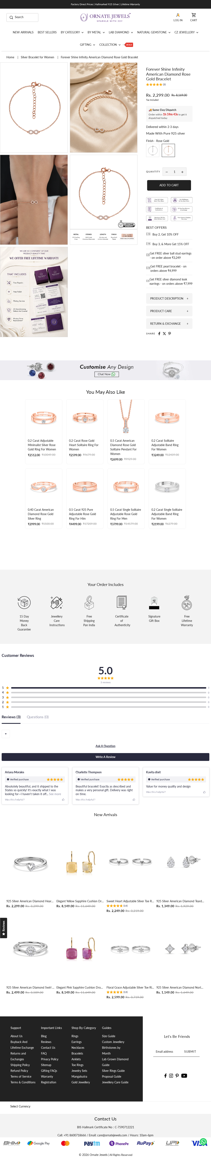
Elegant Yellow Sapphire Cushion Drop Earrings (80, 901)
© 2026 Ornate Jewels (93, 1154)
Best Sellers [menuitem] (47, 32)
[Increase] (182, 172)
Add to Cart (169, 185)
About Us (16, 1036)
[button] (156, 85)
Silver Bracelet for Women (38, 57)
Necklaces (78, 1047)
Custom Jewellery (113, 1042)
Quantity (153, 171)
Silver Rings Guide (113, 1070)
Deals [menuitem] (128, 45)
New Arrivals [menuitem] (23, 32)
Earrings (77, 1042)
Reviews (46, 1042)
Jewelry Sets (79, 1070)
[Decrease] (167, 172)
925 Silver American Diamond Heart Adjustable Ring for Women (30, 901)
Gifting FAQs (49, 1070)
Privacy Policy (49, 1059)
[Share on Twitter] (164, 333)
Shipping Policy (20, 1065)
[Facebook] (165, 1075)
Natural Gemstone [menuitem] (152, 32)
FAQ (44, 1053)
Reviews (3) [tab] (11, 717)
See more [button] (54, 794)
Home (10, 57)
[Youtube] (184, 1075)
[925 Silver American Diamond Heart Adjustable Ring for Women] (30, 862)
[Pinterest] (177, 1075)
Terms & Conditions (23, 1082)
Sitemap (46, 1065)
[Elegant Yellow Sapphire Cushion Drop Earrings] (80, 862)
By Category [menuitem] (71, 32)
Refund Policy (19, 1070)
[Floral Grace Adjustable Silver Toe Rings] (131, 948)
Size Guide (108, 1036)
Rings (75, 1036)
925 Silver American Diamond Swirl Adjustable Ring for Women (30, 987)
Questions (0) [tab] (38, 717)
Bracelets (77, 1053)
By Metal (95, 32)
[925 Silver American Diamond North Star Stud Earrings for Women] (180, 948)
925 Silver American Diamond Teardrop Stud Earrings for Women (180, 901)
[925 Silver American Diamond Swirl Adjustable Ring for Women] (30, 948)
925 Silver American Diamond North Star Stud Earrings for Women (180, 987)
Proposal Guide (111, 1076)
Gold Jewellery (81, 1082)
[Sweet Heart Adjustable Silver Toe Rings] (131, 862)
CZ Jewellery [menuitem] (185, 32)
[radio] (152, 150)
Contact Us (48, 1047)
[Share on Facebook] (159, 333)
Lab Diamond (119, 32)
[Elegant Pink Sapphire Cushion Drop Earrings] (80, 948)
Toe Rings (77, 1065)
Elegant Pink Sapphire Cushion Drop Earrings (80, 987)
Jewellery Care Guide (115, 1082)
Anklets (76, 1059)
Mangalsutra (79, 1076)
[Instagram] (171, 1075)
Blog (44, 1036)
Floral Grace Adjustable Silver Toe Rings (131, 987)
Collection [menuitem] (108, 44)
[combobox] (6, 734)
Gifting (86, 44)
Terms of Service (21, 1076)
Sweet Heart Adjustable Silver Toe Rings (131, 901)
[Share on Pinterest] (169, 333)
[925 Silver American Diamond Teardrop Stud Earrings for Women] (180, 862)
